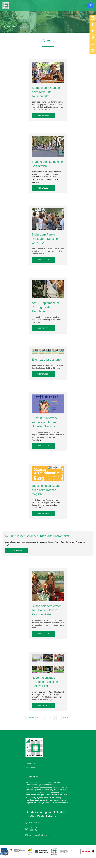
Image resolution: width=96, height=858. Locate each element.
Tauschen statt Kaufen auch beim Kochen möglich (46, 490)
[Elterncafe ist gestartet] (48, 351)
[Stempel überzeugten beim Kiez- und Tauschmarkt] (48, 72)
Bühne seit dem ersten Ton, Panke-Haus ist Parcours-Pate (47, 610)
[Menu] (86, 6)
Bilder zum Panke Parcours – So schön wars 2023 (45, 239)
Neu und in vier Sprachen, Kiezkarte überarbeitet (37, 536)
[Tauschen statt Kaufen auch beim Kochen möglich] (48, 473)
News (14, 26)
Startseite (6, 26)
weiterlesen (46, 115)
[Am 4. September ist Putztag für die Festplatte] (48, 289)
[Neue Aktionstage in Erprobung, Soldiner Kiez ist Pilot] (48, 663)
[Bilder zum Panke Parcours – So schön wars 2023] (48, 219)
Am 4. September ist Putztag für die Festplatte (45, 307)
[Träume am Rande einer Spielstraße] (48, 146)
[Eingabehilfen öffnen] (91, 5)
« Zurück (30, 718)
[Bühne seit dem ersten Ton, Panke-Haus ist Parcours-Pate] (48, 586)
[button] (5, 852)
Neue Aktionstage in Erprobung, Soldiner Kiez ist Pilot (45, 682)
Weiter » (66, 718)
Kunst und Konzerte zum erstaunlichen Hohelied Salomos (45, 422)
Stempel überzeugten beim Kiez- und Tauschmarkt (46, 92)
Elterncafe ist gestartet (47, 359)
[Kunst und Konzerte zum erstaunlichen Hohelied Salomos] (48, 404)
